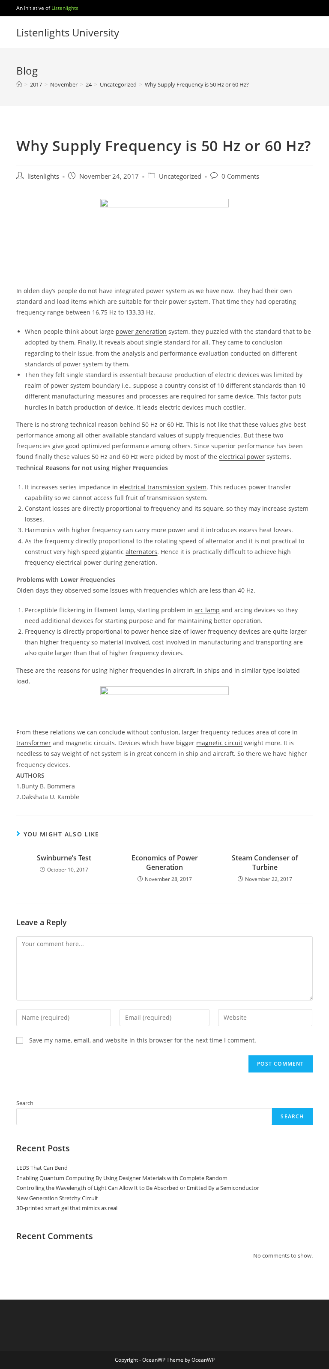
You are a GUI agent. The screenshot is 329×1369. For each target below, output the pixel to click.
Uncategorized (180, 176)
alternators (141, 552)
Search (24, 1103)
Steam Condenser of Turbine (265, 862)
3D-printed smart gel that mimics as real (66, 1208)
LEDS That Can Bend (42, 1167)
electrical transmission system (163, 487)
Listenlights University (67, 32)
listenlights (43, 176)
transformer (33, 743)
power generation (141, 331)
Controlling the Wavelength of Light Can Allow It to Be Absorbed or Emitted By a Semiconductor (137, 1188)
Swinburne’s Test (64, 858)
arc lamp (207, 610)
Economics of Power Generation (165, 862)
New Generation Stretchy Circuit (57, 1198)
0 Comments (240, 176)
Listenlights (64, 8)
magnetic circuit (219, 743)
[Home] (19, 84)
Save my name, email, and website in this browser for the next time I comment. (142, 1040)
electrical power (242, 456)
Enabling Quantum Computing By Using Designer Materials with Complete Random (121, 1178)
